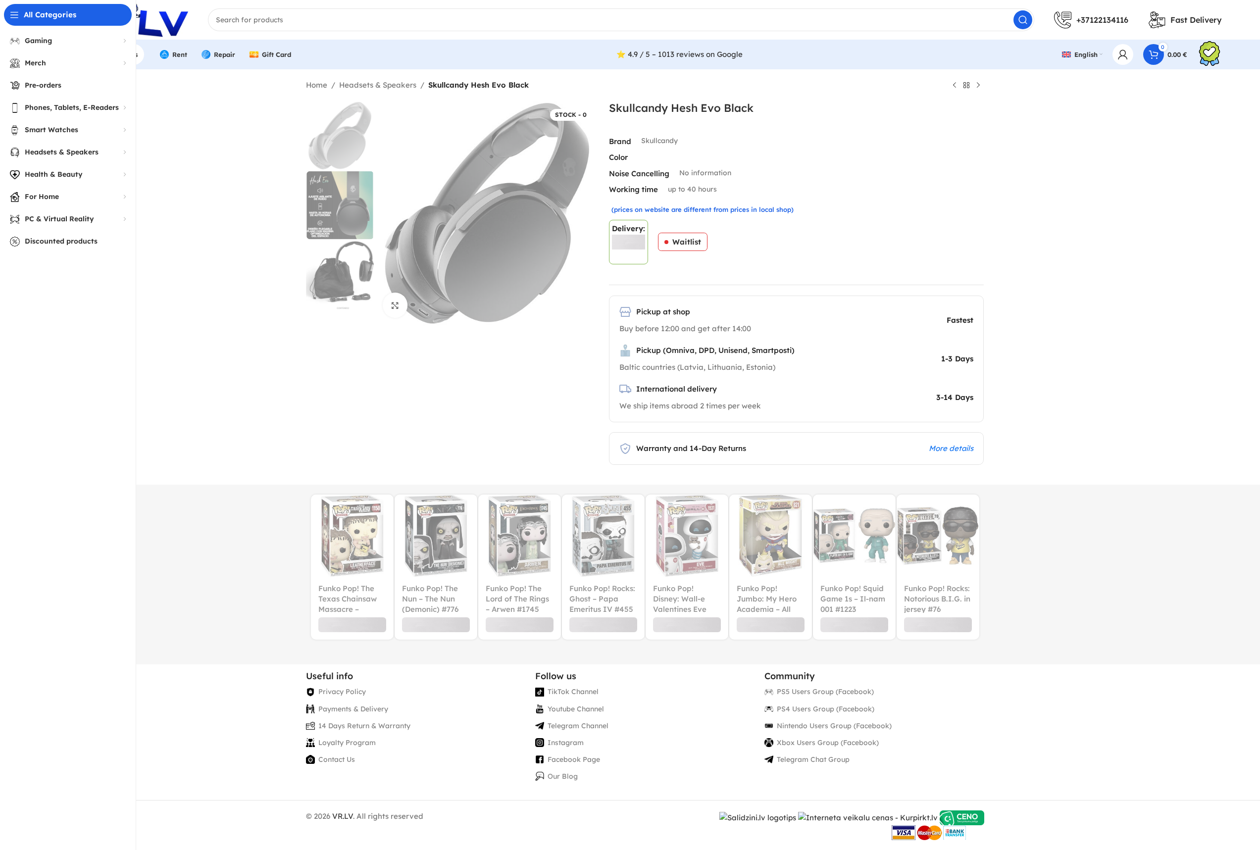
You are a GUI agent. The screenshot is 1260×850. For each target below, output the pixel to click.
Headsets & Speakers (377, 85)
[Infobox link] (1209, 54)
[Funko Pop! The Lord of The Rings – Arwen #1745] (519, 536)
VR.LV (342, 816)
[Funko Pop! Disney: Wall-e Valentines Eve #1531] (687, 536)
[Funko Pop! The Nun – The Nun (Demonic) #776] (436, 536)
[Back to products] (966, 86)
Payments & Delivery (353, 708)
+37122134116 (1102, 20)
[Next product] (978, 86)
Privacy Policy (342, 691)
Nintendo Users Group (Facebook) (834, 725)
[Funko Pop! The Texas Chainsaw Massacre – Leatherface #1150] (352, 536)
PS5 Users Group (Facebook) (825, 691)
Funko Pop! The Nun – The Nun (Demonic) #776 (430, 599)
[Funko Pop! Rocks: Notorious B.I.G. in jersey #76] (938, 536)
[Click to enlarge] (395, 305)
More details (951, 448)
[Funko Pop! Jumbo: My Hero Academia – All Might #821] (770, 536)
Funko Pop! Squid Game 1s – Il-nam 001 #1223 (852, 599)
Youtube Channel (576, 708)
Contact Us (336, 759)
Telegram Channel (578, 725)
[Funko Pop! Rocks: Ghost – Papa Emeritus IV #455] (603, 536)
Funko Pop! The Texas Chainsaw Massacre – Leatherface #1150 (347, 609)
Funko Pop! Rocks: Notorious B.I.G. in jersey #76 (937, 599)
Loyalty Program (347, 742)
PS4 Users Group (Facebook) (825, 708)
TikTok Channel (573, 691)
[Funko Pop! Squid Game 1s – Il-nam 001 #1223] (854, 536)
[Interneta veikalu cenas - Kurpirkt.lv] (868, 817)
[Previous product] (954, 86)
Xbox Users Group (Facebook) (828, 742)
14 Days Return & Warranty (364, 725)
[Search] (1022, 19)
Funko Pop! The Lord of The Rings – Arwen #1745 (517, 599)
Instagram (566, 742)
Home (316, 85)
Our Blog (563, 776)
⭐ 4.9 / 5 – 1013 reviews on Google (679, 54)
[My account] (1123, 54)
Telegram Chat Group (813, 759)
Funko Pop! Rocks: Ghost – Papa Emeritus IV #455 (602, 599)
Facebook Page (574, 759)
